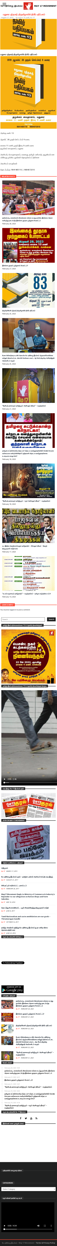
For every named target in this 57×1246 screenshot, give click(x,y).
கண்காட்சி (21, 18)
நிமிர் (28, 18)
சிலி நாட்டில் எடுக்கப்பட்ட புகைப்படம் (14, 886)
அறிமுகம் (4, 868)
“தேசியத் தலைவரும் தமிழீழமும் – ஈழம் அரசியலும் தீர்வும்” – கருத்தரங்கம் (26, 501)
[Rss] (36, 1118)
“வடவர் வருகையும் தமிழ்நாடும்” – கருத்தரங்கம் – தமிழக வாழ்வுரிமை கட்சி (26, 594)
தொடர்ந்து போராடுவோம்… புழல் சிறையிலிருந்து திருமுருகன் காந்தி (25, 908)
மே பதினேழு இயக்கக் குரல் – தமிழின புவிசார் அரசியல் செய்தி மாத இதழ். (27, 877)
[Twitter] (25, 1118)
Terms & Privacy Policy (45, 1243)
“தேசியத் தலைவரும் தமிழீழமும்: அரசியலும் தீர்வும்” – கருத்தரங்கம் (24, 406)
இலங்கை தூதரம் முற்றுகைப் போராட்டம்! (15, 266)
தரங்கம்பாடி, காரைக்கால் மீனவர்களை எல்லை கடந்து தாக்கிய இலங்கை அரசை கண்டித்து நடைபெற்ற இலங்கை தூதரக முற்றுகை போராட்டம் (34, 1003)
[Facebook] (20, 1118)
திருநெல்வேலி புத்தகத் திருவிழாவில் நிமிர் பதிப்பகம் (18, 311)
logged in (13, 610)
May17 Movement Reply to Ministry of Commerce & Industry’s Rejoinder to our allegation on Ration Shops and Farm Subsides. (28, 896)
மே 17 (32, 18)
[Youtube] (31, 1118)
